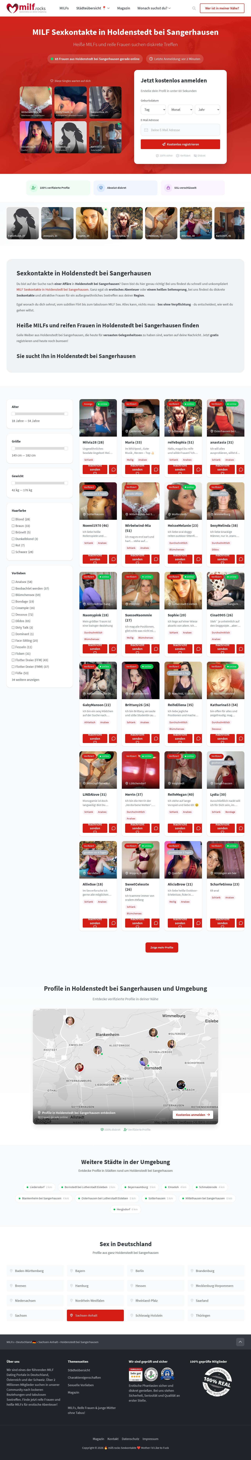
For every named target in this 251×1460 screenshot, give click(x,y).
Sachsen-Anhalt (48, 1342)
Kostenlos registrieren (183, 144)
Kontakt (113, 1439)
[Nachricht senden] (113, 469)
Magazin (123, 8)
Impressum (150, 1439)
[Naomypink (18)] (144, 1062)
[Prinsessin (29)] (70, 1021)
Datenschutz (130, 1439)
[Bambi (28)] (98, 1050)
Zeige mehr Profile (161, 947)
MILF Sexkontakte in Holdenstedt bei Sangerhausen (53, 289)
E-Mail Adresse (150, 120)
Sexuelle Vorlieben (81, 1385)
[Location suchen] (194, 8)
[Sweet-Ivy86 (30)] (181, 1085)
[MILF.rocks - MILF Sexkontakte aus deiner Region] (26, 8)
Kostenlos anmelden (190, 1115)
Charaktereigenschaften (84, 1377)
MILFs (64, 8)
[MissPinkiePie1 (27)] (79, 1067)
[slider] (13, 414)
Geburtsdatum (150, 100)
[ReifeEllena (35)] (172, 1044)
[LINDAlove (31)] (116, 1079)
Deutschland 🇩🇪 (26, 1342)
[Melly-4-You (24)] (153, 1033)
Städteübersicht (79, 1370)
